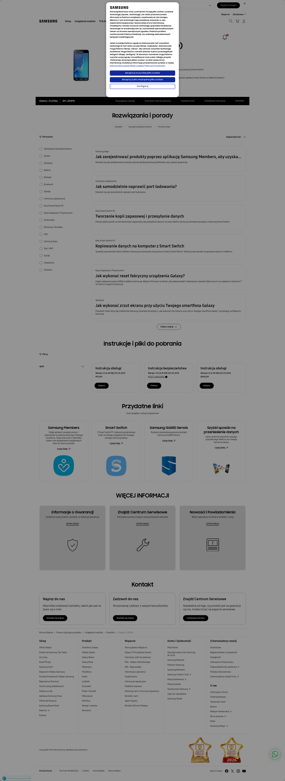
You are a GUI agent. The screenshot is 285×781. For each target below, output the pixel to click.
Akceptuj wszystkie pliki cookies (142, 73)
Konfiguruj (142, 86)
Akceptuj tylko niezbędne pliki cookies (142, 80)
